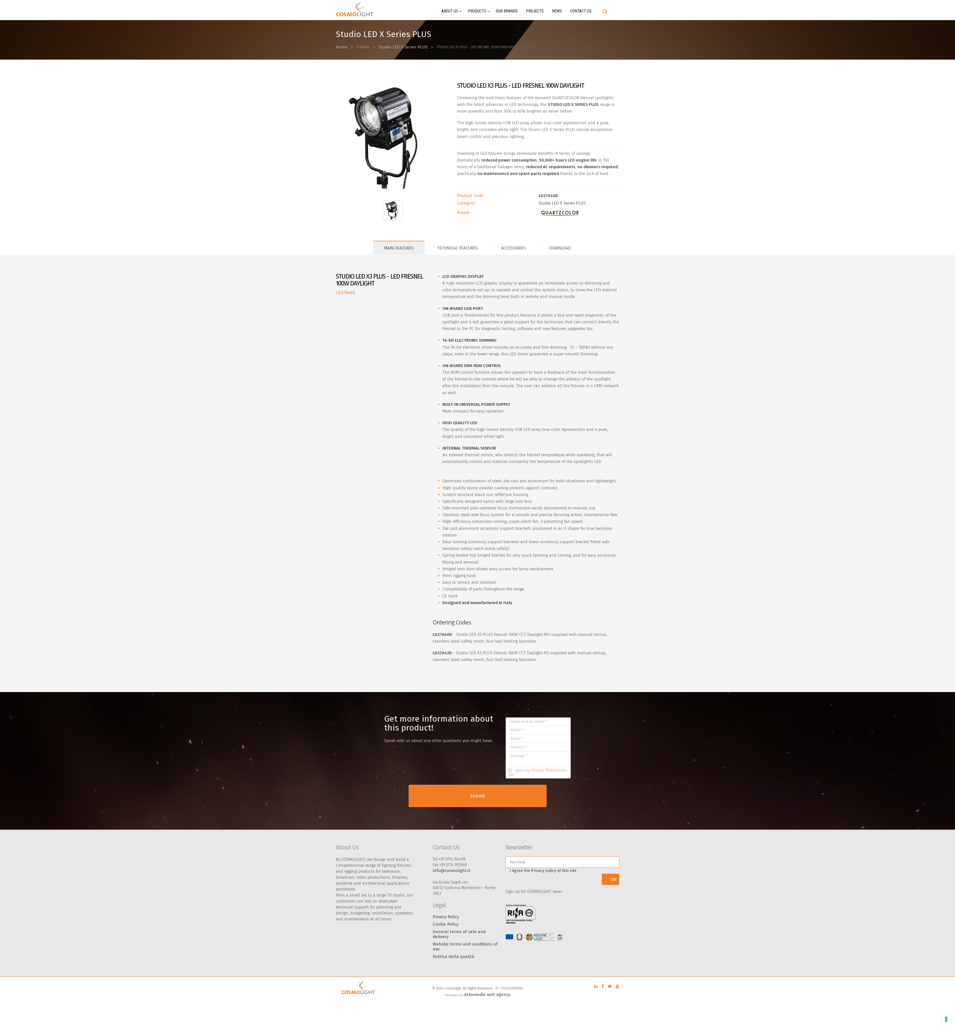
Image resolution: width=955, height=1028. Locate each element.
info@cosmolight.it (451, 870)
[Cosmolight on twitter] (610, 986)
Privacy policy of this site (553, 870)
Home (341, 47)
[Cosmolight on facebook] (603, 986)
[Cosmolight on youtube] (617, 986)
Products (477, 11)
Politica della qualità (453, 956)
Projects (535, 11)
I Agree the (543, 870)
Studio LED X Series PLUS (403, 47)
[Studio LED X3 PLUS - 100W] (393, 136)
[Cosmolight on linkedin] (596, 986)
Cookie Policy (445, 924)
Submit (477, 796)
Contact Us (580, 11)
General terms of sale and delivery (459, 934)
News (557, 11)
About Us (449, 11)
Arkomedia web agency (487, 994)
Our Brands (507, 11)
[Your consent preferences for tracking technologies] (946, 1019)
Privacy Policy (543, 770)
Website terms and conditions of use (465, 947)
